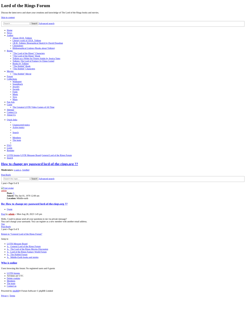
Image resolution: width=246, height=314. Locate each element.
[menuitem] (21, 125)
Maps (15, 99)
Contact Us (12, 112)
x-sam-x (17, 170)
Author (10, 35)
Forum (10, 76)
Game (9, 104)
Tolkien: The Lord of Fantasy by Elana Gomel (33, 61)
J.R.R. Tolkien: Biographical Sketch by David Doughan (38, 43)
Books (10, 51)
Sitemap (10, 110)
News (9, 33)
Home (9, 30)
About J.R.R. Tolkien (22, 38)
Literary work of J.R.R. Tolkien (27, 40)
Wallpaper (17, 81)
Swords (16, 89)
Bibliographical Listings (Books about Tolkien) (34, 48)
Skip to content (8, 17)
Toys (15, 97)
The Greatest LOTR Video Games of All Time (33, 107)
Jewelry (16, 86)
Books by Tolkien (21, 63)
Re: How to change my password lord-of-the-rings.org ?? (34, 203)
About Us (11, 115)
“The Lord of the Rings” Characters (29, 53)
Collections (12, 79)
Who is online (9, 262)
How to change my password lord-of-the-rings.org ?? (39, 164)
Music (15, 94)
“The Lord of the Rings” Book (26, 56)
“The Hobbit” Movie (22, 74)
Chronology (18, 45)
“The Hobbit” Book (21, 66)
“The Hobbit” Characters (24, 68)
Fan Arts (11, 102)
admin (4, 190)
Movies (10, 71)
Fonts (15, 92)
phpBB (16, 291)
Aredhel (25, 170)
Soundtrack (18, 84)
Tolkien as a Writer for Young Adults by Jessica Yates (36, 58)
